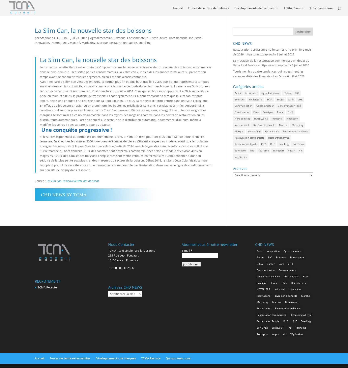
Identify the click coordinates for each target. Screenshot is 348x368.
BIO (297, 93)
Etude (280, 112)
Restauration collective (295, 131)
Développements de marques (254, 8)
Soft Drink (298, 144)
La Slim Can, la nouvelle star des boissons (73, 181)
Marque (102, 43)
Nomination (254, 131)
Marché (75, 43)
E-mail (187, 250)
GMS (290, 112)
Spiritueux (240, 150)
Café (291, 99)
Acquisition (251, 93)
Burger (280, 99)
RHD (263, 144)
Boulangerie (255, 99)
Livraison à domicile (264, 125)
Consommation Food (289, 105)
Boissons (119, 38)
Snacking (145, 43)
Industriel (195, 38)
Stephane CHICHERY (53, 38)
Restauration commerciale (249, 137)
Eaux (256, 112)
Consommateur (137, 38)
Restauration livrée (278, 137)
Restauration (272, 131)
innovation (42, 43)
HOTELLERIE (261, 118)
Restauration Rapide (123, 43)
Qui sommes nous (321, 8)
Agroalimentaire (101, 38)
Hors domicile (178, 38)
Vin (300, 150)
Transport (278, 150)
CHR (300, 99)
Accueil (177, 8)
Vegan (291, 150)
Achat (238, 93)
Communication (243, 105)
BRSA (269, 99)
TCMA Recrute (293, 8)
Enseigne (268, 112)
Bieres (287, 93)
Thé (252, 150)
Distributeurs (158, 38)
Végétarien (241, 157)
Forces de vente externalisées (208, 8)
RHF (272, 144)
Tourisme (263, 150)
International (59, 43)
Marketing (88, 43)
